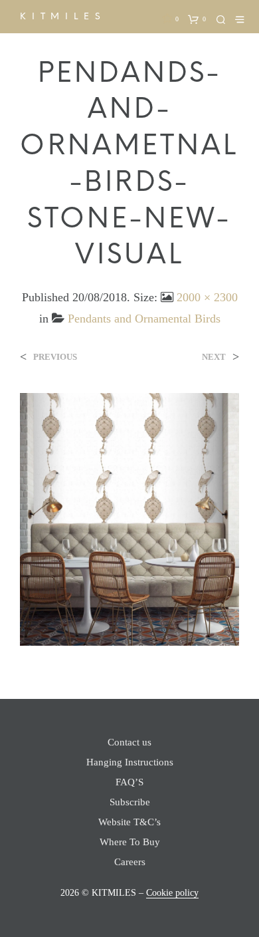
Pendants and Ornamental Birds (144, 318)
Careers (129, 862)
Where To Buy (130, 842)
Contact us (129, 742)
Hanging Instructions (129, 762)
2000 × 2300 (207, 297)
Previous (55, 356)
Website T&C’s (129, 822)
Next (214, 356)
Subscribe (130, 802)
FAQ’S (129, 782)
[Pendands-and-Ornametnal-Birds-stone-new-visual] (129, 518)
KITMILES (63, 16)
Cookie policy (172, 893)
